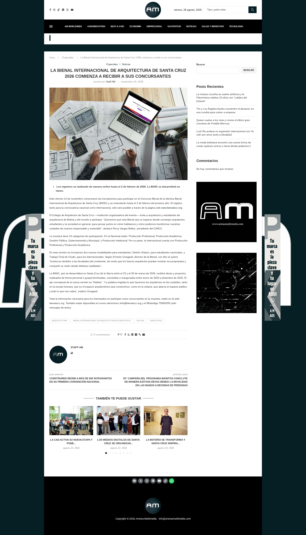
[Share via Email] (143, 334)
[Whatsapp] (171, 481)
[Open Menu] (51, 26)
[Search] (255, 26)
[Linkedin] (63, 9)
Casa (52, 57)
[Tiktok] (58, 9)
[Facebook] (50, 9)
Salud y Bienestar (213, 26)
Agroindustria (96, 26)
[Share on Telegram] (136, 334)
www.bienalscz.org (171, 207)
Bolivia (140, 320)
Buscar (200, 64)
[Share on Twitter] (128, 334)
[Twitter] (67, 9)
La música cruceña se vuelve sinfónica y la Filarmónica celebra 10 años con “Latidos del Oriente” (221, 98)
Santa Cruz (156, 320)
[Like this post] (121, 334)
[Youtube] (72, 9)
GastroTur (174, 26)
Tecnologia (236, 26)
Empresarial (154, 26)
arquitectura (59, 320)
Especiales (68, 57)
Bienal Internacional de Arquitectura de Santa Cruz (102, 320)
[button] (54, 430)
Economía (135, 26)
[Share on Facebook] (125, 334)
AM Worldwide (73, 26)
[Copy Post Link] (140, 334)
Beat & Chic (117, 26)
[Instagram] (54, 9)
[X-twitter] (140, 481)
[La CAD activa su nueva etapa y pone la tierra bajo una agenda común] (71, 420)
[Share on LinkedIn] (132, 334)
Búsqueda (252, 9)
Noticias (191, 26)
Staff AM (110, 81)
